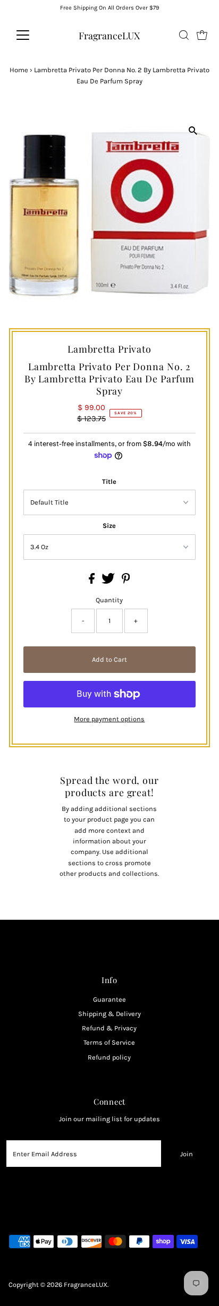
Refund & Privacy (109, 1028)
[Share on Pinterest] (126, 581)
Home (19, 70)
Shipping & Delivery (109, 1014)
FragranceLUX (109, 35)
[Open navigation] (33, 35)
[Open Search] (184, 35)
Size (109, 526)
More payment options (109, 719)
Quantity (109, 600)
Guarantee (109, 999)
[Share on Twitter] (109, 581)
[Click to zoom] (193, 130)
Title (109, 481)
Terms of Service (109, 1042)
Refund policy (109, 1057)
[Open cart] (202, 35)
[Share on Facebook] (92, 581)
